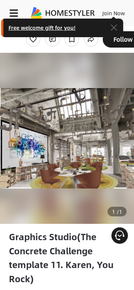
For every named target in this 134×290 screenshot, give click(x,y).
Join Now (113, 13)
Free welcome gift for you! (42, 27)
